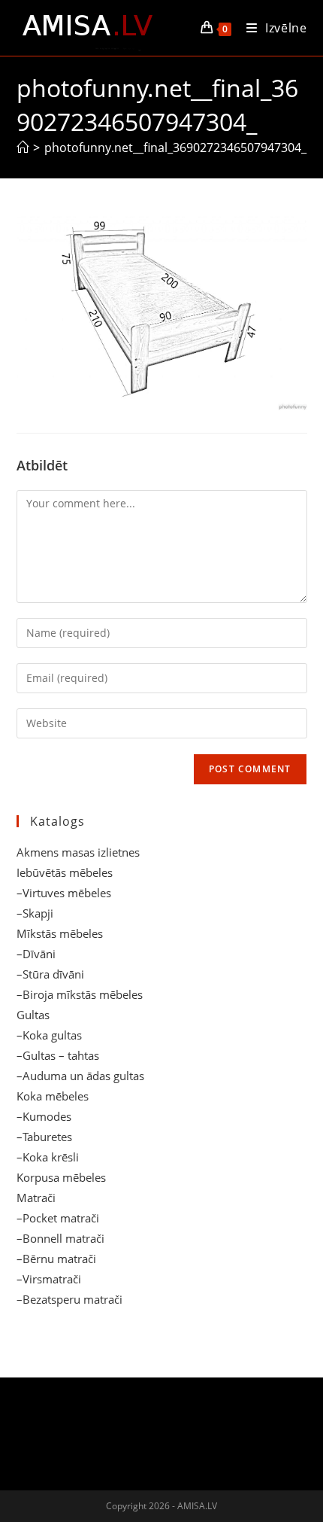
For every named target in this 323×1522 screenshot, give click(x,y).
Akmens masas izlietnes (78, 852)
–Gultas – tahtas (58, 1055)
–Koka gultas (49, 1035)
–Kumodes (44, 1116)
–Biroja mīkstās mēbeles (80, 994)
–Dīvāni (36, 953)
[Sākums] (23, 147)
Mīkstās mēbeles (60, 933)
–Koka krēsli (48, 1156)
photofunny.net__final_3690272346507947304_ (175, 147)
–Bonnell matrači (60, 1238)
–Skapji (35, 913)
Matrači (36, 1197)
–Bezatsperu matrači (69, 1299)
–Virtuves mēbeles (64, 892)
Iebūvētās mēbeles (65, 872)
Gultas (33, 1014)
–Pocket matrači (58, 1217)
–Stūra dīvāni (50, 974)
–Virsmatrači (49, 1278)
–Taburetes (44, 1136)
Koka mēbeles (53, 1095)
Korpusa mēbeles (61, 1177)
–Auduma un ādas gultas (80, 1075)
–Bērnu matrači (56, 1258)
